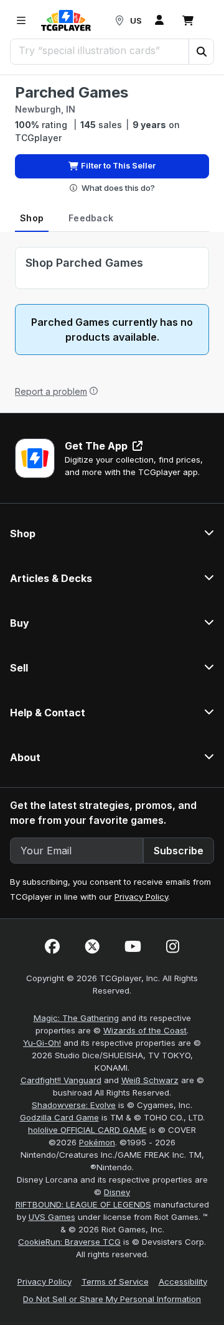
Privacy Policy (141, 897)
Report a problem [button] (51, 391)
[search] (100, 50)
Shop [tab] (32, 218)
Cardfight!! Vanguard (61, 1080)
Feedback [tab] (90, 218)
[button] (201, 51)
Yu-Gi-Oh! (42, 1043)
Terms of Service (115, 1281)
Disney (117, 1192)
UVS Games (52, 1217)
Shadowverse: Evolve (74, 1105)
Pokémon (97, 1142)
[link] (66, 20)
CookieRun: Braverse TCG (69, 1242)
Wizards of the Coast (145, 1030)
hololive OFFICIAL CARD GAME (87, 1130)
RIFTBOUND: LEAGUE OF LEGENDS (83, 1204)
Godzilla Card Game (59, 1117)
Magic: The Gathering (76, 1018)
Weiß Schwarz (150, 1080)
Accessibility (183, 1281)
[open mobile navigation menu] (21, 20)
